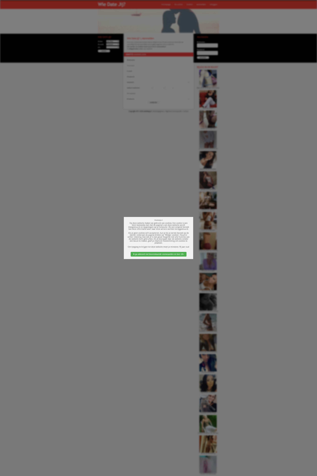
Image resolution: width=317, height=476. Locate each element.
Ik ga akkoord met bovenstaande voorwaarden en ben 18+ (158, 254)
